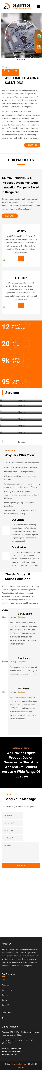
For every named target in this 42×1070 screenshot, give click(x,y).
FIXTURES (21, 278)
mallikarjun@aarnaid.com (11, 1051)
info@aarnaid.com (14, 1048)
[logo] (17, 5)
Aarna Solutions (20, 1064)
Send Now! (21, 865)
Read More (32, 145)
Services (5, 995)
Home (4, 980)
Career (4, 1000)
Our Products (7, 990)
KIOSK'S (21, 231)
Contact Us (6, 1005)
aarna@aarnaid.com (9, 1054)
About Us (5, 985)
